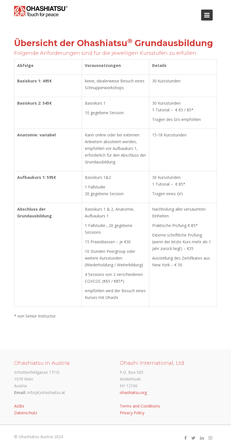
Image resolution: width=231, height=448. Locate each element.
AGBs (19, 406)
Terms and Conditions (140, 406)
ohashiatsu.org (133, 392)
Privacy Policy (132, 412)
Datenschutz (25, 412)
